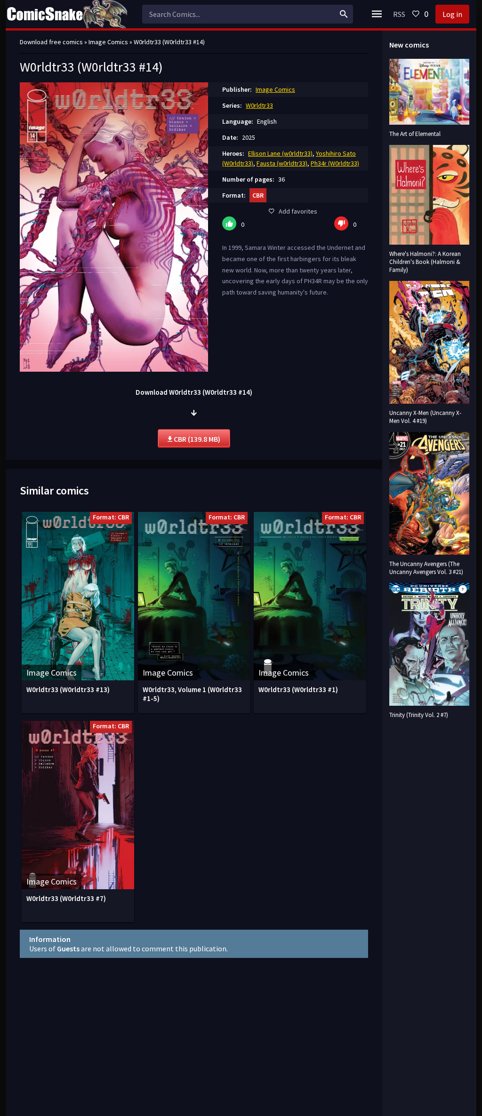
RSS (399, 14)
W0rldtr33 (259, 105)
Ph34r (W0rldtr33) (335, 163)
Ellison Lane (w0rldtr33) (280, 153)
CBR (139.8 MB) (196, 439)
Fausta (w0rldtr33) (282, 163)
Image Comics (275, 89)
